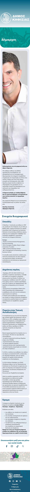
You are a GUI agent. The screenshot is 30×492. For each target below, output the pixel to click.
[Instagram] (13, 481)
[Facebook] (10, 481)
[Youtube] (16, 481)
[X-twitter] (20, 481)
